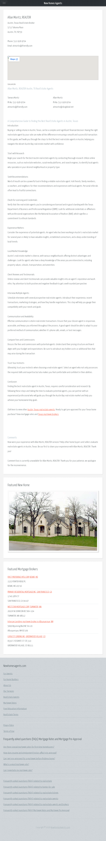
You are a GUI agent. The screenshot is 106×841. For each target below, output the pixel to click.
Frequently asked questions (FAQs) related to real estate (27, 781)
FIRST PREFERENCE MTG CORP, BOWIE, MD (23, 577)
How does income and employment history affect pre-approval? (30, 753)
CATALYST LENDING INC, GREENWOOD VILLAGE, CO (26, 636)
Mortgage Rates (10, 703)
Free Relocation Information (15, 709)
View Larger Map (12, 84)
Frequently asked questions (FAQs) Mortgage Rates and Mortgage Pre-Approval (36, 810)
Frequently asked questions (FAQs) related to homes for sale (29, 787)
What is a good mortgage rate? (16, 764)
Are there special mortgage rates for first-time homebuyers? (28, 747)
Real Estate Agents (11, 697)
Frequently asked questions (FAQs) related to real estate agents (30, 799)
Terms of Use (8, 731)
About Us (7, 685)
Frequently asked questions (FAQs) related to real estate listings (30, 793)
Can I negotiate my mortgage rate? (17, 770)
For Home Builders (10, 679)
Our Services (8, 691)
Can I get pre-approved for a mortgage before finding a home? (29, 759)
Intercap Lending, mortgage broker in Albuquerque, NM (30, 621)
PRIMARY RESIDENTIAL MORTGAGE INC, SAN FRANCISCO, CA (30, 592)
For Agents (8, 674)
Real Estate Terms (10, 715)
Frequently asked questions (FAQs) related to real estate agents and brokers (36, 804)
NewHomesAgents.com (60, 827)
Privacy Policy (8, 725)
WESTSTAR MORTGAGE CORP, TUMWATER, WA (25, 607)
